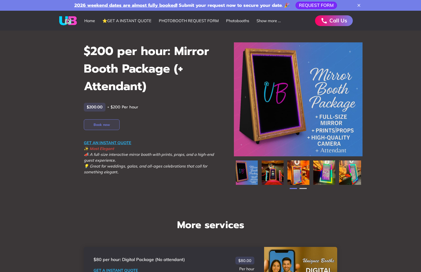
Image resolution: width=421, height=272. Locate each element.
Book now (102, 124)
